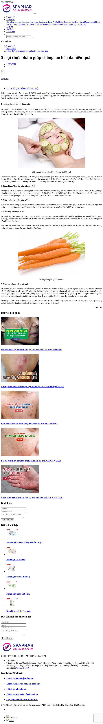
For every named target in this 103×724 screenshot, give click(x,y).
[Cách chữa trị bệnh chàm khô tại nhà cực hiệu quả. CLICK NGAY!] (20, 492)
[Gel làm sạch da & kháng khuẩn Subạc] (12, 537)
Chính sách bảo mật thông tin (19, 678)
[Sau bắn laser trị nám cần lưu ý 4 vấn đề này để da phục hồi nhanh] (20, 344)
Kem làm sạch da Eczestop (17, 22)
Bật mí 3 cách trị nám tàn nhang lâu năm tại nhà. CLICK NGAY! (31, 461)
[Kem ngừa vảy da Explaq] (12, 571)
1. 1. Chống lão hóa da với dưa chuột (22, 88)
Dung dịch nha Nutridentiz (24, 24)
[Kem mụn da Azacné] (12, 554)
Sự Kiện (10, 29)
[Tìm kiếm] (33, 37)
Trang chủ (10, 17)
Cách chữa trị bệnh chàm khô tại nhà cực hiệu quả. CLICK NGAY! (32, 498)
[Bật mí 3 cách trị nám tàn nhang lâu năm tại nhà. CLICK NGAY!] (20, 455)
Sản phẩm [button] (10, 19)
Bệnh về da (6, 41)
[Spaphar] (17, 12)
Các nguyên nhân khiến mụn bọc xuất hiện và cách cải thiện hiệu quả (32, 386)
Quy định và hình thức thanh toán (22, 699)
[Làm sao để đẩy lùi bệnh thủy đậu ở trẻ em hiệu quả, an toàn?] (20, 418)
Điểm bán (10, 31)
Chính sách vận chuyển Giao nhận (22, 694)
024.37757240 (7, 2)
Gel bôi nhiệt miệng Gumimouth (49, 24)
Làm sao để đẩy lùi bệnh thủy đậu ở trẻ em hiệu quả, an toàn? (29, 424)
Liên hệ (9, 27)
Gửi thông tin (7, 638)
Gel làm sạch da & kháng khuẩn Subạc (24, 542)
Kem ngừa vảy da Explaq (75, 24)
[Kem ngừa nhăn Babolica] (12, 588)
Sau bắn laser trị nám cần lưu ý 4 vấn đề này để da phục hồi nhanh (31, 350)
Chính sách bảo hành (16, 689)
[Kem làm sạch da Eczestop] (12, 606)
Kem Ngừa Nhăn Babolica (59, 22)
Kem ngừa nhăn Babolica (18, 594)
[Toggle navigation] (35, 13)
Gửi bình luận (7, 520)
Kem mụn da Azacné (39, 22)
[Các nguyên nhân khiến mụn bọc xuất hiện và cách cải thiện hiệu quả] (20, 381)
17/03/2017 (11, 64)
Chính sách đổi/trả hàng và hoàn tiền (23, 684)
